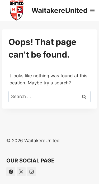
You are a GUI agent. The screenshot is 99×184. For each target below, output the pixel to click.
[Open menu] (92, 10)
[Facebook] (10, 171)
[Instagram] (31, 171)
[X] (21, 171)
